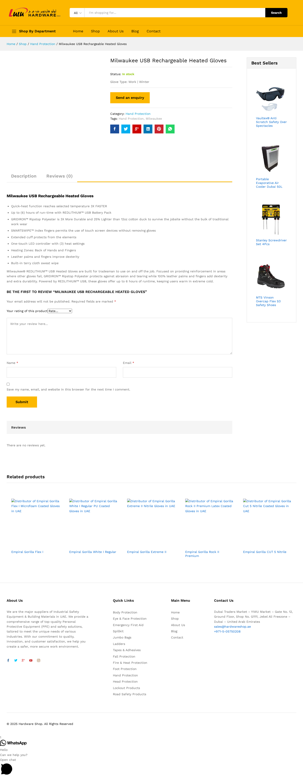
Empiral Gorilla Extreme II (146, 552)
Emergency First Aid (128, 625)
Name (12, 363)
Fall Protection (124, 656)
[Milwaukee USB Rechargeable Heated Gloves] (114, 129)
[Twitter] (16, 660)
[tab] (24, 178)
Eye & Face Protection (130, 618)
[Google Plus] (23, 660)
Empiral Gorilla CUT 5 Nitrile (264, 552)
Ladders (119, 644)
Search (276, 12)
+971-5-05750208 (227, 631)
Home (78, 31)
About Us (116, 31)
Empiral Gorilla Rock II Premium (202, 554)
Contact (154, 31)
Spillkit (118, 631)
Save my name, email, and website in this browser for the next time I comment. (68, 389)
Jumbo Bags (122, 637)
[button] (151, 767)
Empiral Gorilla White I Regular (92, 552)
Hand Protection (138, 113)
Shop (95, 31)
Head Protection (125, 681)
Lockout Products (126, 688)
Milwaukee (154, 118)
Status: (115, 74)
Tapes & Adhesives (127, 650)
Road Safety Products (129, 694)
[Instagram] (39, 661)
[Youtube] (31, 660)
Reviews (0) (59, 176)
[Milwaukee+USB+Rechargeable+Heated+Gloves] (125, 129)
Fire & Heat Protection (130, 662)
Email (128, 363)
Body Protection (125, 612)
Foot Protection (125, 669)
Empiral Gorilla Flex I (27, 552)
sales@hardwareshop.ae (232, 626)
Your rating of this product (27, 311)
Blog (135, 31)
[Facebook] (8, 660)
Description (23, 176)
